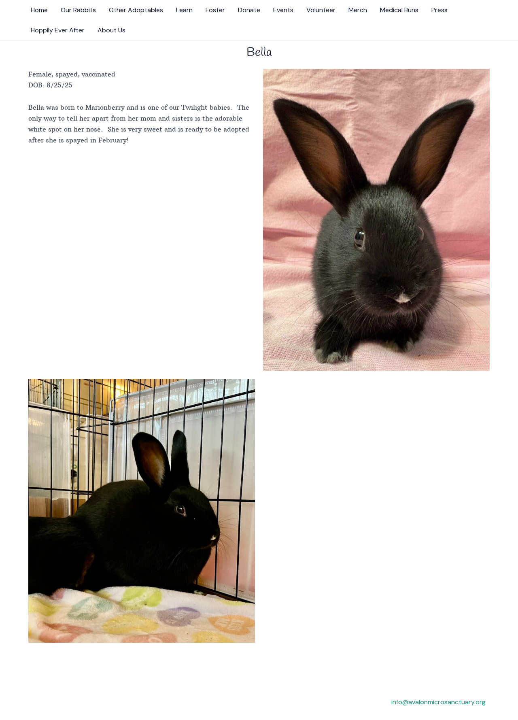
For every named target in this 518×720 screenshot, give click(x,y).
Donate (249, 10)
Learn (184, 10)
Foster (215, 10)
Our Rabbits (78, 10)
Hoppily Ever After (58, 30)
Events (283, 10)
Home (39, 10)
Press (439, 10)
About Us (111, 30)
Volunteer (320, 10)
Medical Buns (399, 10)
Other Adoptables (136, 10)
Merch (357, 10)
